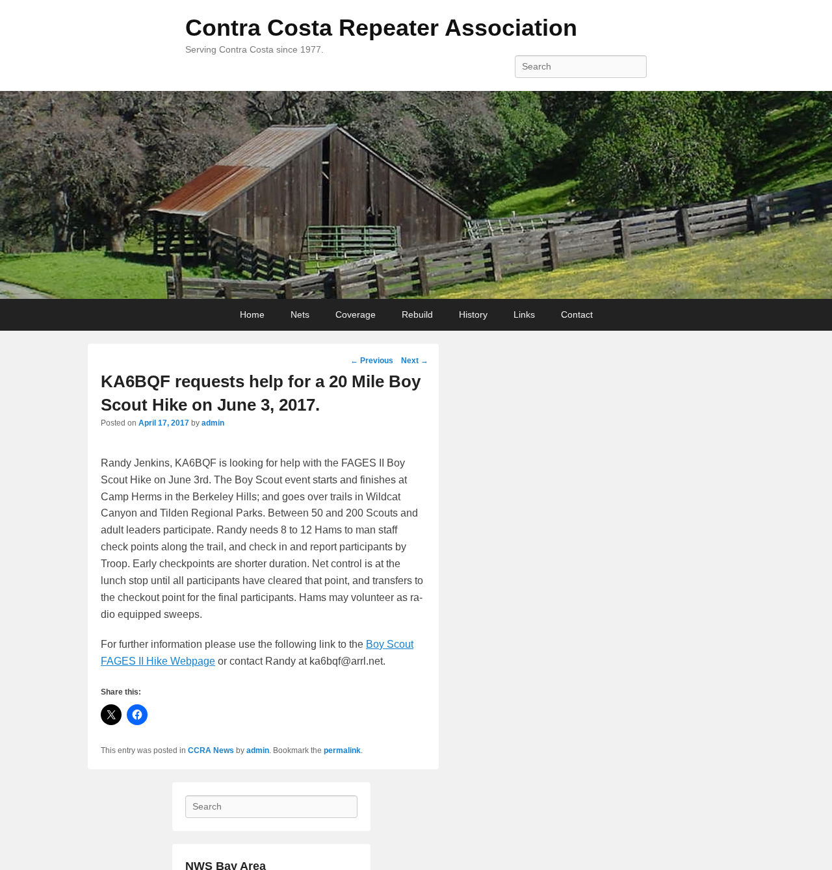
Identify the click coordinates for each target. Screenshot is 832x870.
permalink (342, 750)
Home (252, 314)
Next (414, 360)
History (473, 314)
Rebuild (417, 314)
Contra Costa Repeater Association (381, 27)
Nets (300, 314)
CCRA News (211, 750)
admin (213, 423)
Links (524, 314)
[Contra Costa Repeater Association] (416, 195)
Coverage (355, 314)
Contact (577, 314)
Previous (371, 360)
